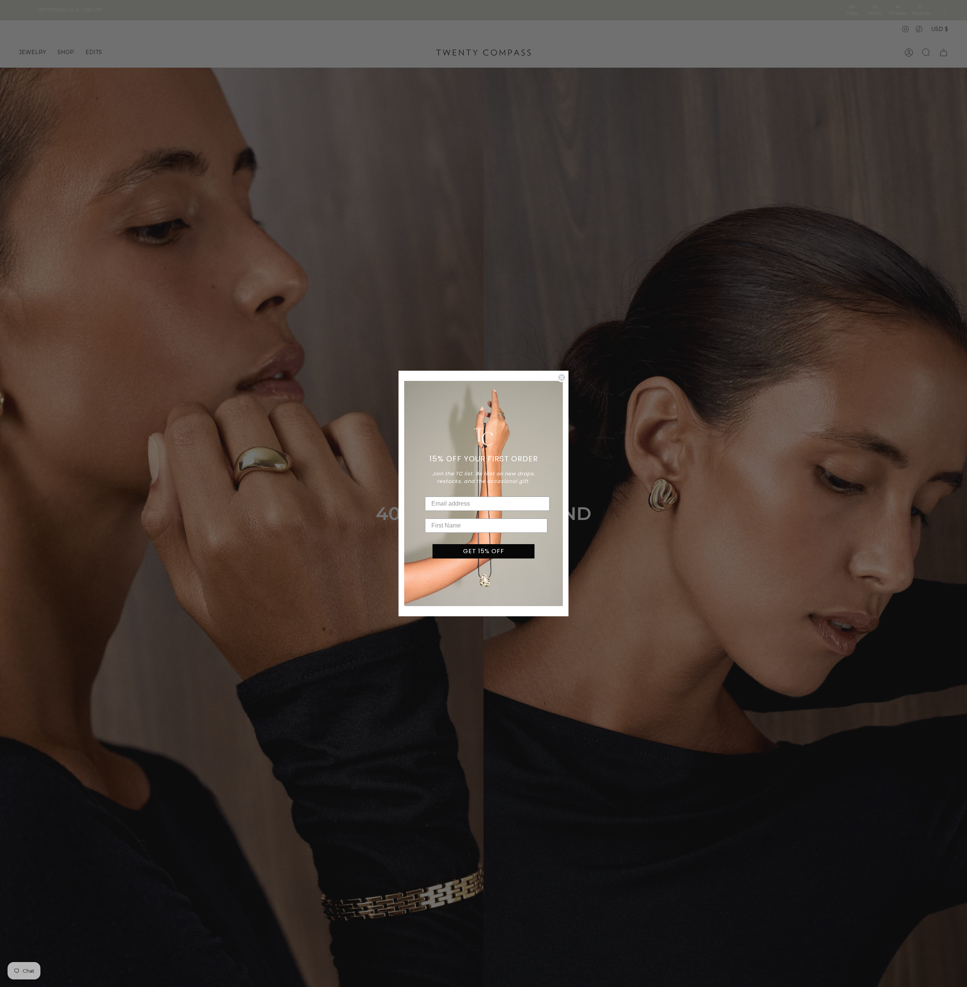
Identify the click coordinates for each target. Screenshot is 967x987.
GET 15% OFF (483, 551)
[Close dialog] (561, 377)
